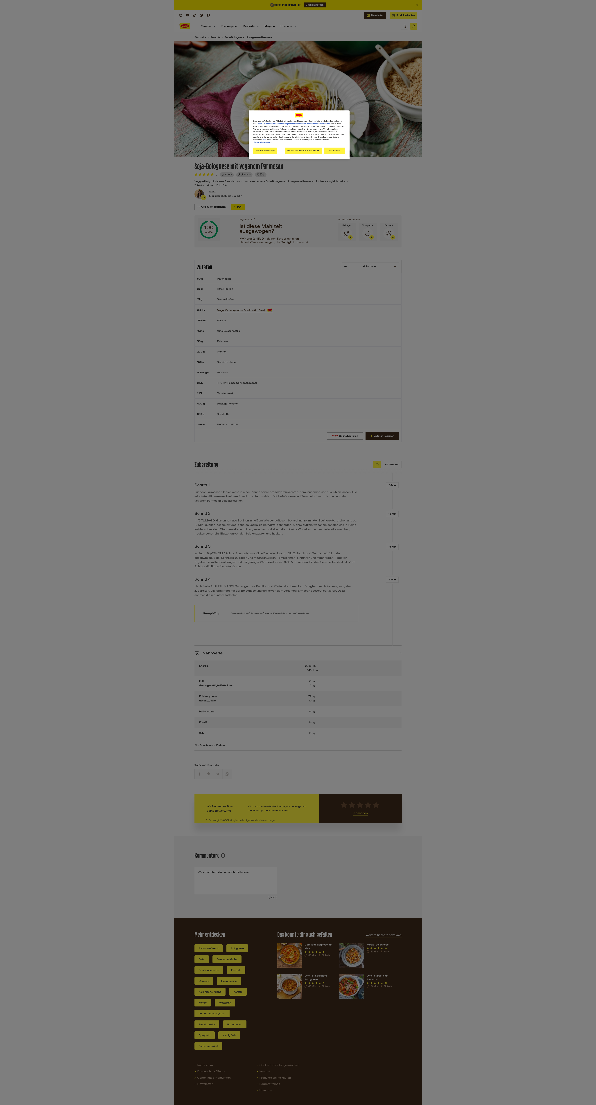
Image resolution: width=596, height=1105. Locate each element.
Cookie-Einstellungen (265, 150)
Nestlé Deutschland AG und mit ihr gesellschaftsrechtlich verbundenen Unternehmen (293, 124)
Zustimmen (334, 150)
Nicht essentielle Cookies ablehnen (303, 150)
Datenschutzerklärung (263, 142)
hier (264, 140)
